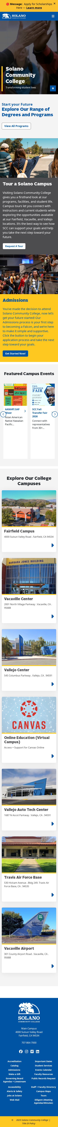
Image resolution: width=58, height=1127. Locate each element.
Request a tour (14, 246)
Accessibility (14, 1087)
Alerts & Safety (14, 1091)
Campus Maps (43, 1091)
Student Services (43, 1065)
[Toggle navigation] (53, 16)
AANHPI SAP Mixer (12, 411)
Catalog (14, 1065)
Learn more (34, 7)
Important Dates (43, 1061)
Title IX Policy (28, 1123)
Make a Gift (14, 1074)
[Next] (55, 414)
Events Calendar (43, 1069)
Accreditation (14, 1061)
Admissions (14, 1069)
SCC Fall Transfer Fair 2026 (39, 413)
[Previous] (3, 414)
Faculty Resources (43, 1074)
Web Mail (14, 1099)
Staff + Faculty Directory (43, 1087)
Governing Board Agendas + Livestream (14, 1080)
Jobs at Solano (14, 1095)
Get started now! (15, 353)
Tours (43, 1095)
